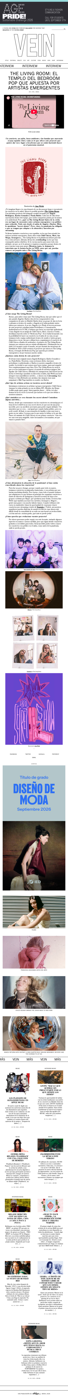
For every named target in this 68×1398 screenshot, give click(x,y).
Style (6, 60)
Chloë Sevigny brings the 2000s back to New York (34, 1010)
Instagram (60, 60)
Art (28, 60)
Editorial (13, 60)
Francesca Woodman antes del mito (34, 970)
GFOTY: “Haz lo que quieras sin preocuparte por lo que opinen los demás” (50, 1090)
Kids (49, 60)
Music (44, 60)
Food (39, 60)
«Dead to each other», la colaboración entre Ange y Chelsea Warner (50, 1219)
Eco (24, 60)
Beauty (19, 60)
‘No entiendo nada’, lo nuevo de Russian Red (18, 1279)
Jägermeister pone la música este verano (50, 1156)
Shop (53, 60)
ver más (22, 1127)
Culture (33, 60)
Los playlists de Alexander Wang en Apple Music (17, 1100)
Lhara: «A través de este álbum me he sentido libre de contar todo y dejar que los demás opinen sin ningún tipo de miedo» (50, 1283)
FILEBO (34, 930)
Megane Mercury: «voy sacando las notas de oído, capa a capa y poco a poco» (17, 1219)
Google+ (3, 1397)
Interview (48, 1068)
